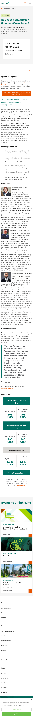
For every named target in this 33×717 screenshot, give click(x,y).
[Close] (31, 700)
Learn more (20, 485)
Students (3, 617)
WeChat (5, 692)
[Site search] (25, 3)
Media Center (4, 655)
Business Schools (6, 608)
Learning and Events (10, 8)
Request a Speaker (6, 640)
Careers (3, 650)
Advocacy (4, 645)
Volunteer (3, 636)
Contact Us (4, 660)
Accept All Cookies (16, 714)
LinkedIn (5, 673)
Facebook (5, 678)
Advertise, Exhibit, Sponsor (8, 631)
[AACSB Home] (5, 3)
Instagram (5, 683)
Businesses (4, 613)
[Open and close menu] (30, 3)
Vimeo (5, 687)
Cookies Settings (16, 709)
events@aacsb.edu (7, 388)
